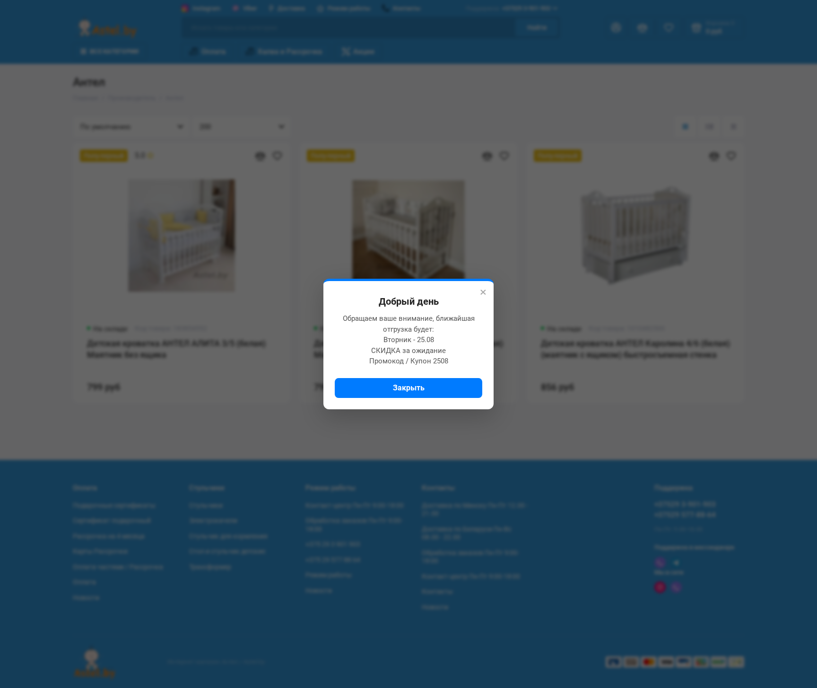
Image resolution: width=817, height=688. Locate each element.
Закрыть (409, 387)
